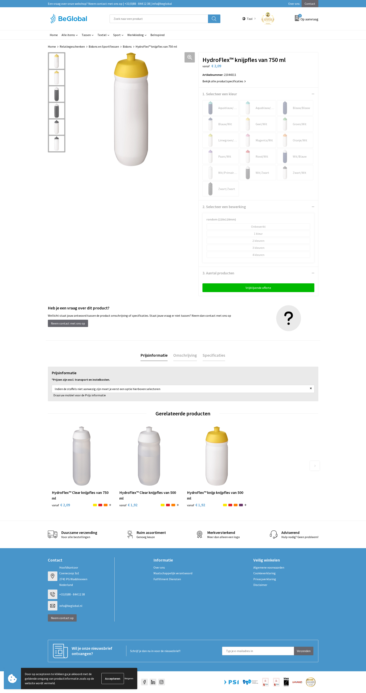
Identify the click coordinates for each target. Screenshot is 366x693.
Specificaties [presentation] (214, 355)
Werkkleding (135, 35)
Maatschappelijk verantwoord (172, 573)
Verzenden (304, 651)
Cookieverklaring (264, 573)
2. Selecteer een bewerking (224, 206)
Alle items (68, 35)
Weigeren (128, 678)
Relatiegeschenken (72, 46)
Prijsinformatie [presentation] (154, 355)
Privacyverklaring (264, 579)
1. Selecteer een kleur (219, 93)
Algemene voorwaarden (268, 567)
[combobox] (159, 18)
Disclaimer (260, 585)
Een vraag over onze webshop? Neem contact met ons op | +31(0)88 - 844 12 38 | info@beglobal (110, 4)
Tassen (86, 35)
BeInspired (157, 35)
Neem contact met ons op (68, 323)
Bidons (127, 46)
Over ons (294, 4)
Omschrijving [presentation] (185, 355)
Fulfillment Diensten (167, 579)
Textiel (102, 35)
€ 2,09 (61, 504)
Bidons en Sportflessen (104, 46)
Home (54, 35)
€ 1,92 (128, 504)
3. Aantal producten (218, 273)
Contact (310, 4)
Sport (117, 35)
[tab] (154, 355)
